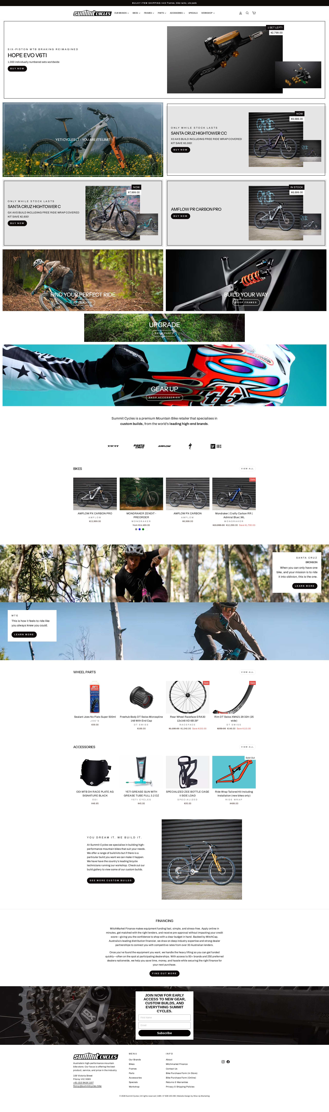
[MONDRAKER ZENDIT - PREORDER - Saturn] (146, 529)
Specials (193, 13)
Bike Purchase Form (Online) (181, 1078)
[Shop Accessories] (164, 375)
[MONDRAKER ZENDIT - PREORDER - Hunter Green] (143, 529)
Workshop (207, 13)
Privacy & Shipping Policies (180, 1087)
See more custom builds (111, 880)
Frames (148, 13)
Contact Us (171, 1069)
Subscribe (164, 1033)
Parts (161, 13)
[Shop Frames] (246, 280)
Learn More (305, 586)
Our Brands (120, 13)
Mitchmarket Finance (177, 1064)
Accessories (176, 13)
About (169, 1059)
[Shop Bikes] (83, 280)
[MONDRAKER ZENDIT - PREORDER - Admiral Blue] (139, 529)
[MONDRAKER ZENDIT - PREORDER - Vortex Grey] (136, 529)
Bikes (135, 13)
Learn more (24, 634)
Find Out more (164, 973)
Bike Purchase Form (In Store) (182, 1073)
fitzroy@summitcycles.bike (87, 1086)
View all (247, 469)
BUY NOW (17, 68)
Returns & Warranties (177, 1082)
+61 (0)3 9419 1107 (83, 1082)
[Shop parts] (164, 328)
